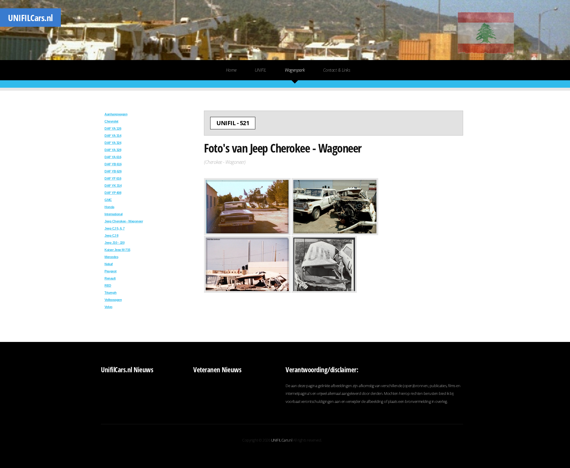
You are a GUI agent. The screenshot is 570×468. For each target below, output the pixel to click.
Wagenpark (295, 70)
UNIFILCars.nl (281, 440)
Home (231, 70)
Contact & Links (336, 70)
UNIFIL (30, 17)
